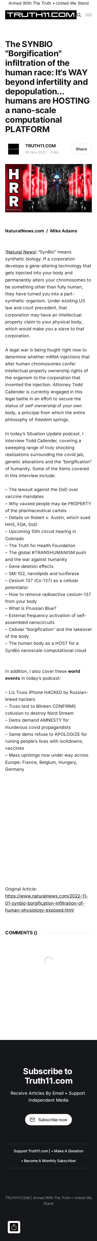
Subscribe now (52, 1119)
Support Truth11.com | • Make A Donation (48, 1151)
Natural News (21, 252)
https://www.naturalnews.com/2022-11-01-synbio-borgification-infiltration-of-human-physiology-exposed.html (46, 902)
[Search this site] (79, 15)
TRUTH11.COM (40, 145)
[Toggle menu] (89, 15)
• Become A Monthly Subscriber (48, 1160)
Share (81, 149)
